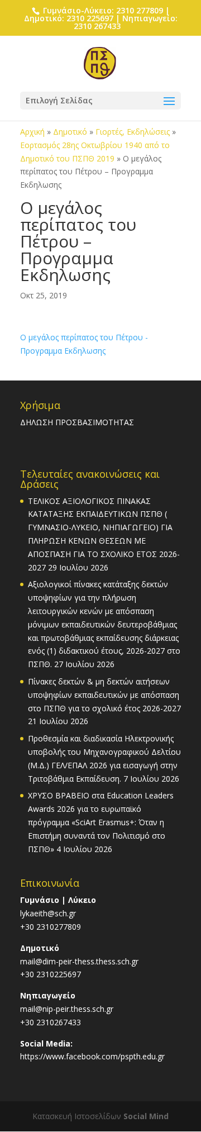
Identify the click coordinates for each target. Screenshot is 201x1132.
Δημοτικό (70, 131)
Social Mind (146, 1116)
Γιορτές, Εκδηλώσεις (132, 131)
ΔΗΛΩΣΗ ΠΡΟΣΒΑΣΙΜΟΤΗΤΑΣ (77, 422)
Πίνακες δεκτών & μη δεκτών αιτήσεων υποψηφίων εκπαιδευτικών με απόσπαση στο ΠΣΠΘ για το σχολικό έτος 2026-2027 (104, 695)
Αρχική (32, 131)
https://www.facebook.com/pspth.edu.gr (92, 1056)
